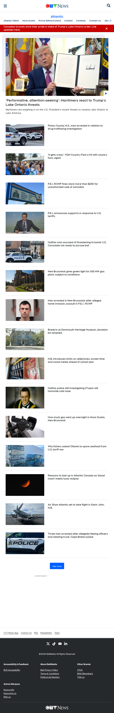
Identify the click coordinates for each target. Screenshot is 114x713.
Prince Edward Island (50, 20)
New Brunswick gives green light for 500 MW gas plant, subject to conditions (76, 273)
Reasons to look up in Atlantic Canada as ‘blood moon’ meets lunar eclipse (76, 477)
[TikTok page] (54, 643)
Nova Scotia (28, 20)
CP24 (80, 670)
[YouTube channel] (60, 643)
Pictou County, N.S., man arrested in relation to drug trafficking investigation (75, 127)
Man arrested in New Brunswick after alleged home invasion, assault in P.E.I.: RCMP (74, 302)
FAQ (36, 633)
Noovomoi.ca (10, 693)
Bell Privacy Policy (49, 670)
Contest (68, 20)
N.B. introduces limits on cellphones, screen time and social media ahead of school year (76, 360)
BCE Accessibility (12, 670)
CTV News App (11, 633)
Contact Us (95, 20)
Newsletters (46, 633)
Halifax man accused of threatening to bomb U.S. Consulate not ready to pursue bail (77, 244)
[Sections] (5, 6)
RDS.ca (7, 697)
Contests (81, 20)
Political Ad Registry (50, 677)
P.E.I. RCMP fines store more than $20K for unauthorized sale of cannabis (73, 185)
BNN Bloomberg (85, 673)
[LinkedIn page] (66, 643)
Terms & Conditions (49, 673)
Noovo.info (9, 689)
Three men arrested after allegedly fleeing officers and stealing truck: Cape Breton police (78, 535)
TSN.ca (80, 677)
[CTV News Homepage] (57, 6)
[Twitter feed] (48, 643)
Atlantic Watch (11, 20)
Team (57, 633)
